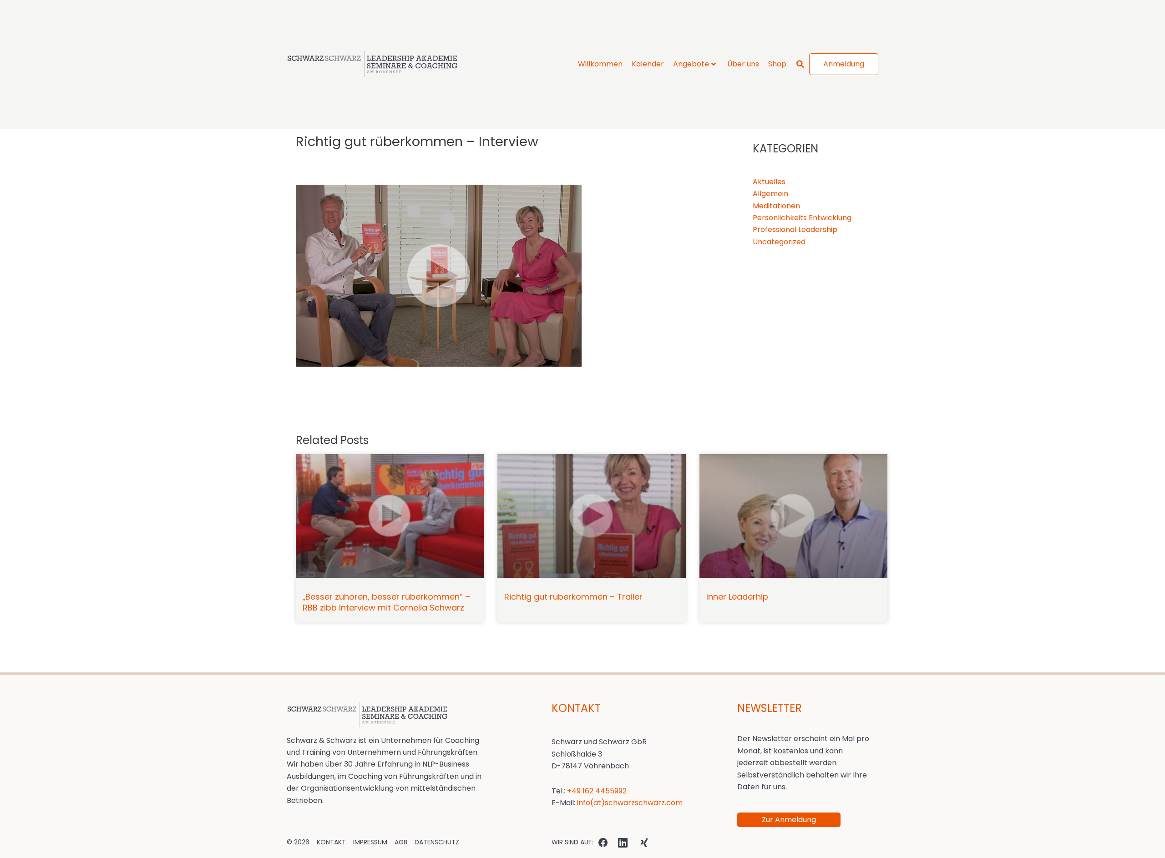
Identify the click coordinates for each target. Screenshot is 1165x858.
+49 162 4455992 (597, 439)
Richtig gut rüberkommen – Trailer (573, 244)
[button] (800, 64)
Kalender (648, 64)
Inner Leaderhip (737, 244)
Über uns (743, 64)
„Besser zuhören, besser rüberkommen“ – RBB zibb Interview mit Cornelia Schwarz (386, 250)
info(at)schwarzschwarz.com (630, 450)
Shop (777, 64)
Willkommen (600, 64)
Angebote (691, 64)
